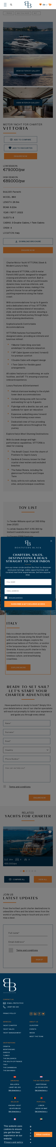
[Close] (51, 541)
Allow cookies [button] (43, 1134)
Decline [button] (30, 1134)
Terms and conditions (15, 597)
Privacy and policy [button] (13, 1142)
